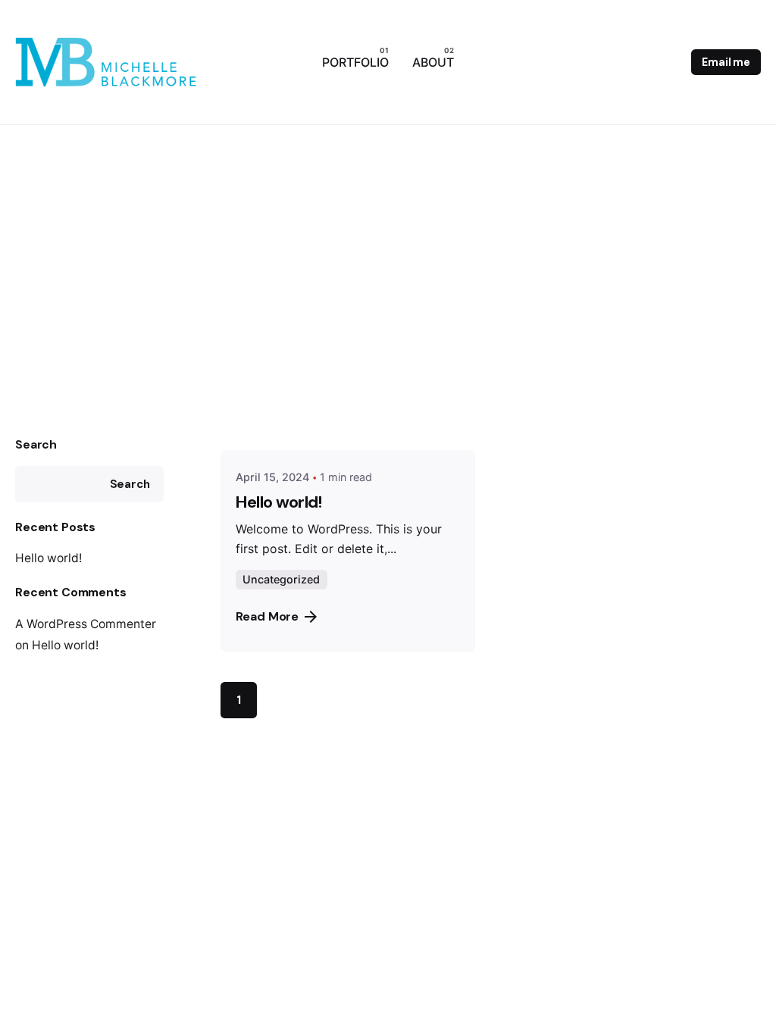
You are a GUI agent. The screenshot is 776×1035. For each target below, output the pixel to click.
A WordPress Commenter (85, 624)
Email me (726, 62)
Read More (267, 616)
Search (36, 444)
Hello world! (48, 558)
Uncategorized (281, 579)
